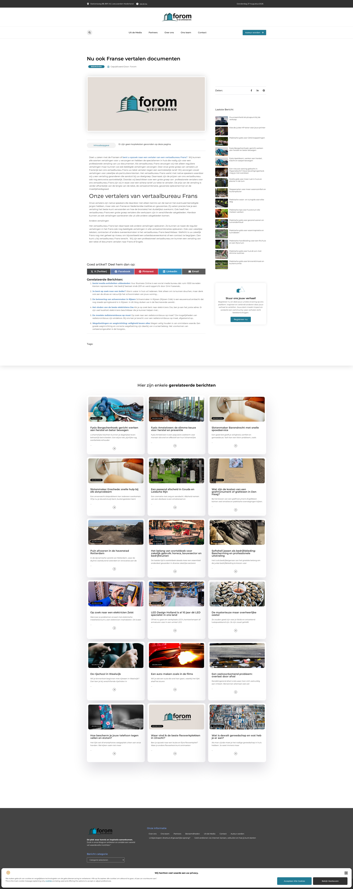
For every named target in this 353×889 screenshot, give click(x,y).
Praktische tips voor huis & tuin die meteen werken (244, 211)
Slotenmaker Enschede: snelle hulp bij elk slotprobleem (114, 490)
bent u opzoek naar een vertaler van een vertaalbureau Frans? (155, 157)
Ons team (186, 32)
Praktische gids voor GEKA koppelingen (247, 138)
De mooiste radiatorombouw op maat (111, 315)
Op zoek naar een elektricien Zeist (112, 612)
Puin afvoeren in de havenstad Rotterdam (109, 552)
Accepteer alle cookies (294, 881)
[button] (346, 873)
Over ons (169, 32)
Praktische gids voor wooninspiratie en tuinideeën (246, 231)
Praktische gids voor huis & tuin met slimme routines (245, 252)
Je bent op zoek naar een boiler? (109, 291)
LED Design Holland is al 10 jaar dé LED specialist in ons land (175, 613)
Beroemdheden (192, 834)
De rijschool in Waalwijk (105, 674)
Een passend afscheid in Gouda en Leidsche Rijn (172, 490)
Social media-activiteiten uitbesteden (111, 283)
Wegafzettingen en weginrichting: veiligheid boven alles (121, 323)
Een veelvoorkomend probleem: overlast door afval (232, 675)
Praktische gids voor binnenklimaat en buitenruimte (246, 262)
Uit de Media (135, 32)
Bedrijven (96, 67)
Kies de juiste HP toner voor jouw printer (247, 127)
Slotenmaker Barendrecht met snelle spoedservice (235, 429)
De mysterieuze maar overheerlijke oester (234, 613)
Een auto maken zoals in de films (172, 674)
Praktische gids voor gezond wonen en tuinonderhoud (246, 221)
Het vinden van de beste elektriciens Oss (113, 307)
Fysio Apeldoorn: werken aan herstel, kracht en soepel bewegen (245, 159)
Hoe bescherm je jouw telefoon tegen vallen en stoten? (114, 737)
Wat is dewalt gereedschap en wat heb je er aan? (236, 737)
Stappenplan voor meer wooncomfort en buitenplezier (247, 190)
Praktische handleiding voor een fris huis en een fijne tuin (247, 242)
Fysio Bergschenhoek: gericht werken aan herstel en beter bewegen (246, 149)
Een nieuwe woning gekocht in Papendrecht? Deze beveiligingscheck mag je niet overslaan (246, 171)
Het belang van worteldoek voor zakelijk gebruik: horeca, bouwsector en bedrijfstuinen (176, 553)
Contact (202, 32)
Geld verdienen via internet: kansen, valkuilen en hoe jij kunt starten (225, 838)
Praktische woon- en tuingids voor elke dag (246, 200)
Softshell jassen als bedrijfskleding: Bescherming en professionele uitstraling (234, 553)
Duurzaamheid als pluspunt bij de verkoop (244, 118)
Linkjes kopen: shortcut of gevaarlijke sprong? (169, 838)
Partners (153, 32)
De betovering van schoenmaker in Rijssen (114, 299)
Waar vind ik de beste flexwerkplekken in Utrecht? (175, 737)
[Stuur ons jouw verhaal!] (241, 289)
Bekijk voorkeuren (330, 881)
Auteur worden (237, 834)
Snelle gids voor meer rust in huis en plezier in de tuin (245, 180)
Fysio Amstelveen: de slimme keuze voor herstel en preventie (173, 429)
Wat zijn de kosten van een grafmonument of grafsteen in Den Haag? (234, 492)
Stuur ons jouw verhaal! (241, 298)
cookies (48, 881)
